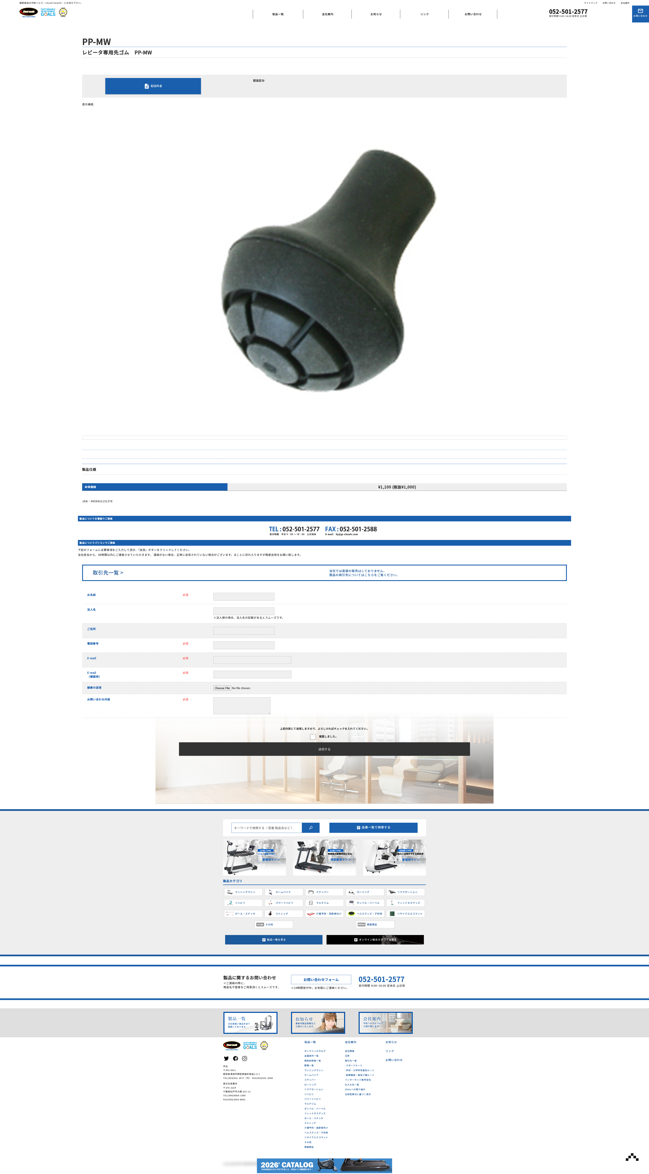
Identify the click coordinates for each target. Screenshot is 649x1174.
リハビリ (309, 1094)
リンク (424, 14)
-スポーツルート (354, 1065)
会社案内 (625, 2)
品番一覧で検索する (376, 827)
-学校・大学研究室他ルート (359, 1070)
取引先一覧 (351, 1060)
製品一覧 (278, 14)
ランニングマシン (313, 1070)
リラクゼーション (313, 1089)
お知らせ (376, 14)
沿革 (347, 1055)
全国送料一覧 (311, 1055)
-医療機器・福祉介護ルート (359, 1075)
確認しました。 (328, 736)
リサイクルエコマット (316, 1137)
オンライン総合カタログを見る (378, 939)
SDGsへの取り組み (355, 1089)
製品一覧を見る (276, 939)
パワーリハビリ (312, 1099)
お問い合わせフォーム (321, 979)
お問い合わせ (609, 2)
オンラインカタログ (315, 1051)
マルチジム (310, 1103)
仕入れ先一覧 (352, 1084)
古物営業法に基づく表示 (358, 1094)
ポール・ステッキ (313, 1118)
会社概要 (317, 30)
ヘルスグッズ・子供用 (316, 1132)
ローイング (310, 1084)
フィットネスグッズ (315, 1113)
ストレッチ (310, 1123)
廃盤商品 (309, 1146)
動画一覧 (309, 1065)
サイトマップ (590, 2)
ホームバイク (311, 1075)
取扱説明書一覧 (312, 1060)
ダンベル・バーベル (315, 1108)
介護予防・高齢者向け (316, 1127)
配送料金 (156, 86)
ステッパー (310, 1079)
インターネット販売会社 (358, 1079)
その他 (307, 1142)
